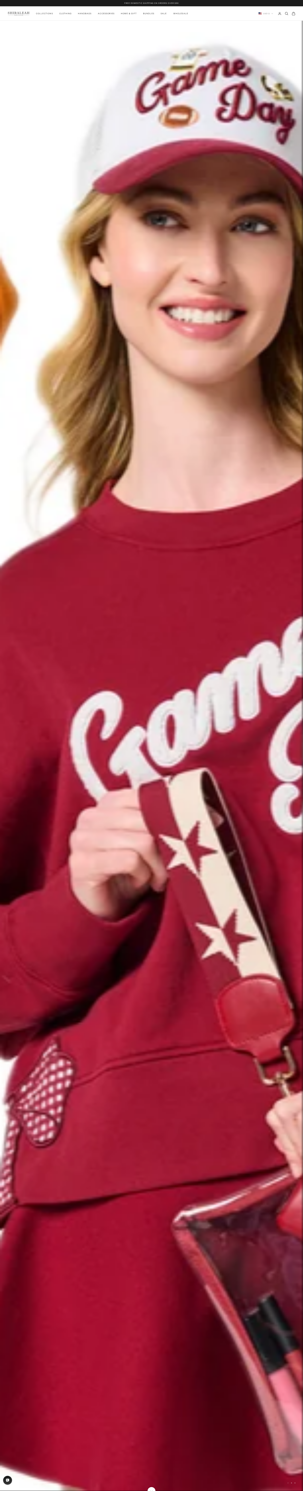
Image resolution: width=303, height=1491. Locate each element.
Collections (44, 13)
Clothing (65, 13)
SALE (164, 13)
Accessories (106, 13)
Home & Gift (129, 13)
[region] (151, 756)
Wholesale (180, 13)
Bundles (148, 13)
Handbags (85, 13)
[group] (151, 756)
